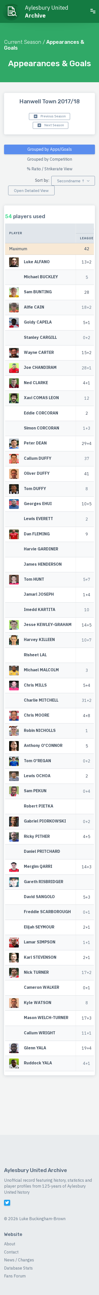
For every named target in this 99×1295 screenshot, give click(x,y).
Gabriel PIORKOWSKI (45, 821)
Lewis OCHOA (37, 775)
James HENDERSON (43, 564)
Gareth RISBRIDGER (43, 881)
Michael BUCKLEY (41, 276)
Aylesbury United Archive (35, 1170)
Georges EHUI (38, 503)
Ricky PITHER (37, 836)
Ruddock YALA (38, 1063)
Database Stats (18, 1268)
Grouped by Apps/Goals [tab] (49, 149)
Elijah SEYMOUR (39, 926)
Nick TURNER (36, 972)
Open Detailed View (31, 190)
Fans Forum (15, 1275)
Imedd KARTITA (39, 609)
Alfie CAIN (34, 307)
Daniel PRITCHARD (42, 851)
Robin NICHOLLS (40, 730)
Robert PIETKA (38, 806)
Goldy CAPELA (38, 322)
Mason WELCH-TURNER (46, 1017)
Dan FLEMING (37, 533)
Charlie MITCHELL (41, 700)
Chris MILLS (35, 685)
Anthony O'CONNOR (43, 745)
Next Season (54, 125)
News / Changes (19, 1259)
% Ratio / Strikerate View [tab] (49, 168)
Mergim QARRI (38, 866)
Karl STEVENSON (40, 957)
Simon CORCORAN (41, 427)
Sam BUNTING (38, 292)
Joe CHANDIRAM (40, 367)
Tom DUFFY (35, 488)
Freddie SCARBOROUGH (47, 911)
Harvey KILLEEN (39, 639)
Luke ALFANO (37, 261)
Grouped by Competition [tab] (49, 159)
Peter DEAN (35, 443)
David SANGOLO (39, 896)
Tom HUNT (34, 579)
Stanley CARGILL (40, 337)
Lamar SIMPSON (39, 942)
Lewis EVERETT (38, 518)
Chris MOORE (36, 715)
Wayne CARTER (39, 352)
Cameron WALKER (41, 987)
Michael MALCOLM (41, 670)
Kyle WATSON (37, 1002)
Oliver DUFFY (37, 473)
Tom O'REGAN (37, 760)
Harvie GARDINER (41, 548)
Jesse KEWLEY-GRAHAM (48, 624)
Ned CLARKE (36, 382)
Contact (11, 1252)
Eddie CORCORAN (41, 412)
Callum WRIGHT (39, 1032)
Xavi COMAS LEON (41, 397)
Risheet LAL (35, 654)
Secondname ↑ (71, 180)
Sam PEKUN (35, 790)
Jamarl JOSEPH (39, 594)
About (9, 1243)
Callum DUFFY (37, 458)
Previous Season (53, 116)
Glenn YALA (35, 1047)
